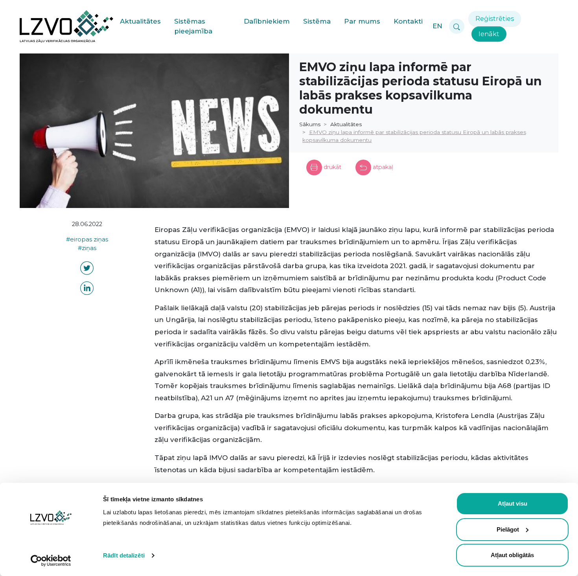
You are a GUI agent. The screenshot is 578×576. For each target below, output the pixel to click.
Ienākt (489, 34)
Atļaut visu (512, 503)
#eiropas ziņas (87, 239)
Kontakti (408, 21)
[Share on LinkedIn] (87, 290)
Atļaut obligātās (512, 555)
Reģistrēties (494, 18)
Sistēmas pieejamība (193, 26)
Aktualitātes (140, 21)
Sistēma (317, 21)
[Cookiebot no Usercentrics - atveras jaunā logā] (51, 561)
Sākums (309, 124)
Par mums (362, 21)
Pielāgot (508, 529)
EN (437, 26)
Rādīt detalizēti (124, 555)
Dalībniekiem (267, 21)
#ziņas (87, 248)
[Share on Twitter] (87, 269)
